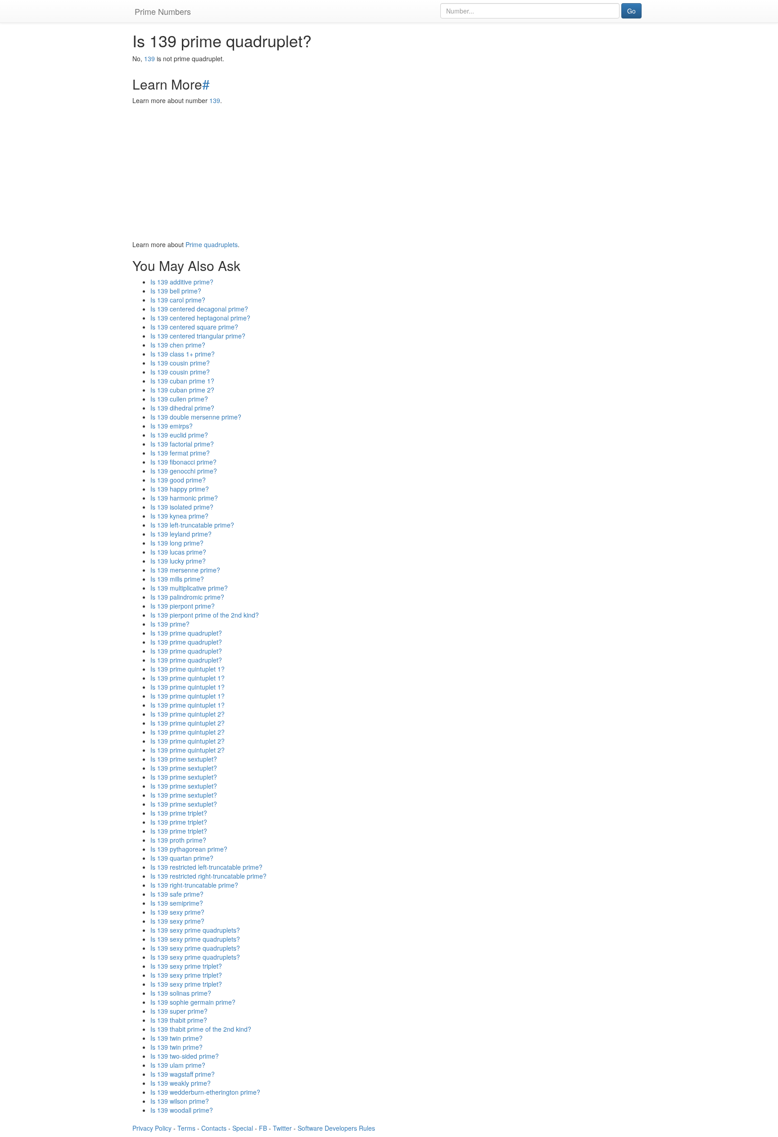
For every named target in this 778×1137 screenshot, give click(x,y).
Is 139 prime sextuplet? (183, 758)
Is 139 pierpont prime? (182, 605)
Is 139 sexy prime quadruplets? (195, 929)
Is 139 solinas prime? (180, 992)
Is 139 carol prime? (177, 299)
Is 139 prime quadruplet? (186, 632)
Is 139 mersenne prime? (185, 569)
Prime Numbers (163, 11)
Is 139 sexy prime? (177, 911)
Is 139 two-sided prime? (184, 1055)
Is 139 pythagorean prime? (188, 848)
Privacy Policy (152, 1127)
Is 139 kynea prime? (179, 515)
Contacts (213, 1127)
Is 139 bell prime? (175, 290)
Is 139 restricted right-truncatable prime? (208, 875)
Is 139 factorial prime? (182, 443)
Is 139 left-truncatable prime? (192, 524)
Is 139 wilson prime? (179, 1100)
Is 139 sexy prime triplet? (186, 965)
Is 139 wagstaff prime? (182, 1073)
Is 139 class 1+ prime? (182, 353)
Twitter (282, 1127)
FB (263, 1127)
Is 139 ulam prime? (177, 1064)
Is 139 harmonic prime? (184, 497)
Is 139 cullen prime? (179, 398)
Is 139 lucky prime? (178, 560)
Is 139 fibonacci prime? (183, 461)
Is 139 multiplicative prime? (189, 587)
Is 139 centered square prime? (194, 326)
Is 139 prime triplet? (178, 812)
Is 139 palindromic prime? (187, 596)
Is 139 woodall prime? (181, 1109)
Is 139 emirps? (171, 425)
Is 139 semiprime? (176, 902)
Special (242, 1127)
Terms (186, 1127)
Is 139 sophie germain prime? (192, 1001)
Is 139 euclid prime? (179, 434)
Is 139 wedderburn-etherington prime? (205, 1091)
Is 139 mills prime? (177, 578)
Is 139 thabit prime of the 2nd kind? (200, 1028)
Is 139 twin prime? (176, 1037)
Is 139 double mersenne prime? (195, 416)
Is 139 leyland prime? (181, 533)
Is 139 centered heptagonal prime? (200, 317)
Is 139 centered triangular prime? (197, 335)
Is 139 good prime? (178, 479)
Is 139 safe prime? (177, 893)
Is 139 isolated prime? (181, 506)
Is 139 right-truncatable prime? (194, 884)
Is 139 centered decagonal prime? (199, 308)
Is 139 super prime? (179, 1010)
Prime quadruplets (211, 244)
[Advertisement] (389, 172)
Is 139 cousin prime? (180, 362)
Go (631, 10)
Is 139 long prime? (177, 542)
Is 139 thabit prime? (178, 1019)
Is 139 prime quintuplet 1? (187, 668)
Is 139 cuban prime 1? (182, 380)
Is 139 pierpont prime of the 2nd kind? (204, 614)
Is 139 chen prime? (177, 344)
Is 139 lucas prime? (178, 551)
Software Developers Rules (336, 1127)
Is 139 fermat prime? (180, 452)
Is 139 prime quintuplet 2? (187, 713)
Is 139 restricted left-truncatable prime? (206, 866)
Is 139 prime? (170, 623)
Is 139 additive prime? (181, 281)
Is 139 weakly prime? (180, 1082)
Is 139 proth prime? (178, 839)
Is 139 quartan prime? (181, 857)
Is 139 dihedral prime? (182, 407)
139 (149, 58)
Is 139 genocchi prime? (183, 470)
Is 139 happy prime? (179, 488)
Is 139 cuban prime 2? (182, 389)
